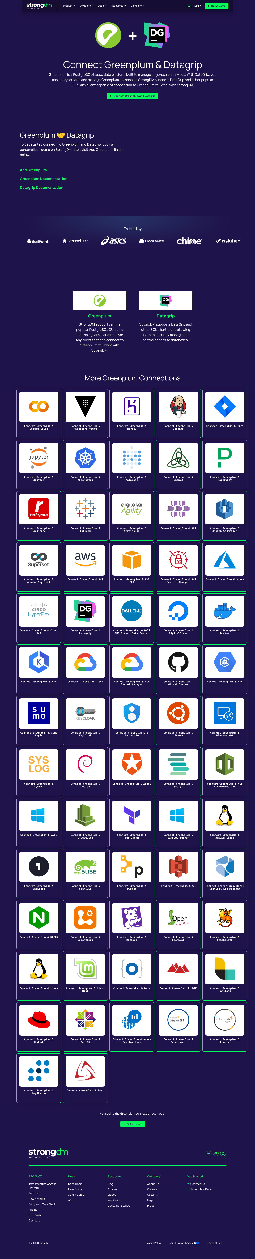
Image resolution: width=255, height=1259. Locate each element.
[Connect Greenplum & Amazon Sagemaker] (225, 515)
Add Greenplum (33, 170)
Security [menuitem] (152, 1194)
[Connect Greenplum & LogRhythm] (39, 1078)
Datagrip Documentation (41, 187)
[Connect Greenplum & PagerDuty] (225, 464)
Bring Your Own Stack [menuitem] (42, 1204)
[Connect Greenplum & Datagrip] (85, 618)
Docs (101, 5)
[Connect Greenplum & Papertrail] (178, 1026)
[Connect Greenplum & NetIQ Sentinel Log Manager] (225, 873)
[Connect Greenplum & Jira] (225, 413)
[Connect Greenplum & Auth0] (132, 771)
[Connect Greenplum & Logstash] (225, 975)
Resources (117, 5)
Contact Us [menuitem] (197, 1184)
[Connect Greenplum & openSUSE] (85, 873)
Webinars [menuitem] (114, 1200)
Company (136, 5)
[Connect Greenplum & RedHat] (39, 1026)
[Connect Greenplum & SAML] (85, 1078)
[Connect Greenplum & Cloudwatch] (85, 822)
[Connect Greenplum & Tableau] (85, 515)
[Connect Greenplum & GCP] (85, 669)
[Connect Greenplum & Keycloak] (85, 720)
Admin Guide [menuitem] (76, 1194)
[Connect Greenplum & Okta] (132, 975)
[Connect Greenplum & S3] (178, 873)
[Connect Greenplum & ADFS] (39, 822)
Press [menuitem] (150, 1205)
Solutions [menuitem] (35, 1193)
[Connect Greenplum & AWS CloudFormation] (225, 771)
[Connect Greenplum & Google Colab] (39, 413)
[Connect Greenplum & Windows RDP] (225, 720)
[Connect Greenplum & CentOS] (85, 1026)
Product (68, 5)
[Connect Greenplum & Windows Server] (178, 822)
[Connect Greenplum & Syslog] (39, 771)
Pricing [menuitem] (33, 1210)
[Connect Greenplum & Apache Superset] (39, 566)
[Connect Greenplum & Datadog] (132, 924)
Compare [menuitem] (34, 1220)
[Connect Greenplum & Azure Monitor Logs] (132, 1026)
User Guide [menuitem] (75, 1189)
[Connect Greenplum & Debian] (85, 771)
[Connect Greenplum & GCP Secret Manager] (132, 669)
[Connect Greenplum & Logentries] (85, 924)
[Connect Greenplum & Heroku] (132, 413)
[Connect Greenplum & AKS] (178, 515)
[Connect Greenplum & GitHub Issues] (178, 669)
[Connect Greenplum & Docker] (225, 618)
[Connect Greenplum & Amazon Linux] (225, 822)
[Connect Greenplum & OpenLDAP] (178, 924)
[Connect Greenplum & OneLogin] (39, 873)
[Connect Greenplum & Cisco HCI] (39, 618)
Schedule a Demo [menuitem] (201, 1189)
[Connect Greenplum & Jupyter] (39, 464)
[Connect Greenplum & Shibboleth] (225, 924)
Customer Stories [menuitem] (119, 1205)
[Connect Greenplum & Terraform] (132, 822)
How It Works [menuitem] (37, 1199)
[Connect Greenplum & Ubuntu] (178, 720)
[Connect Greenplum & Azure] (225, 566)
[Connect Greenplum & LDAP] (178, 975)
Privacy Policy (153, 1242)
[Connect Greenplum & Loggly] (225, 1026)
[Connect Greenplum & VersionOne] (132, 515)
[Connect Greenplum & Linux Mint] (85, 975)
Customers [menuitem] (36, 1215)
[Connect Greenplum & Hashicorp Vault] (85, 413)
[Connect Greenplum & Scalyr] (178, 771)
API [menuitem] (70, 1200)
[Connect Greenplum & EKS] (39, 669)
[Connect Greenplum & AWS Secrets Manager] (178, 566)
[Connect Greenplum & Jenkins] (178, 413)
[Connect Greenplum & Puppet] (132, 873)
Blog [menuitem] (110, 1184)
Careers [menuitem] (152, 1189)
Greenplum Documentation (43, 178)
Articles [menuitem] (112, 1189)
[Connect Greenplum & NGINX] (39, 924)
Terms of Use (214, 1242)
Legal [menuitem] (150, 1200)
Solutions (85, 5)
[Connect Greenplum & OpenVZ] (178, 464)
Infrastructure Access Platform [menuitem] (42, 1186)
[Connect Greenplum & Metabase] (132, 464)
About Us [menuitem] (153, 1184)
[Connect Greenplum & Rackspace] (39, 515)
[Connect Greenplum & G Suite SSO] (132, 720)
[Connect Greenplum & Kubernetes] (85, 464)
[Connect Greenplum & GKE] (225, 669)
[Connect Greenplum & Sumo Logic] (39, 720)
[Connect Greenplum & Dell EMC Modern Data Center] (132, 618)
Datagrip (166, 316)
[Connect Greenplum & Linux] (39, 975)
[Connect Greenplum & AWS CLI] (132, 566)
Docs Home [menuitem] (75, 1184)
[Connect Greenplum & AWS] (85, 566)
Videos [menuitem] (112, 1194)
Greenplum (99, 316)
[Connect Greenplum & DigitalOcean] (178, 618)
